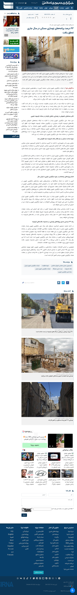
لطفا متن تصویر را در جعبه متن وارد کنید (63, 509)
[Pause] (50, 446)
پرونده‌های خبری (54, 531)
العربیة (11, 537)
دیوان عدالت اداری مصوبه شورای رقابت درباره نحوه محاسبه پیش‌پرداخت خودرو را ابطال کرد (10, 93)
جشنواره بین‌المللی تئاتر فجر (39, 564)
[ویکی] (21, 578)
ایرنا (58, 3)
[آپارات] (49, 578)
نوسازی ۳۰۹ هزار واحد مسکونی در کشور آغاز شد (60, 420)
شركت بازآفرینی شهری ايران (32, 266)
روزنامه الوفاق (24, 537)
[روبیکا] (53, 578)
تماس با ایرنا (70, 534)
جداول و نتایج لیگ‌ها (40, 556)
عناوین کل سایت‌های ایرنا (54, 541)
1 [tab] (11, 13)
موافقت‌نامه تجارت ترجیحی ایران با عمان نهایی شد (11, 130)
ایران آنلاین (25, 540)
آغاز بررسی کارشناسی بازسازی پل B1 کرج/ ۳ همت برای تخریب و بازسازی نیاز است (11, 68)
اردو (12, 552)
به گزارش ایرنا (70, 88)
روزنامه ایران (25, 534)
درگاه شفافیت (70, 555)
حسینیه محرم (40, 560)
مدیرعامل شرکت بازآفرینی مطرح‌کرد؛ (64, 374)
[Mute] (53, 446)
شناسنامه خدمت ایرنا (69, 550)
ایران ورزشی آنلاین (25, 547)
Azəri (11, 540)
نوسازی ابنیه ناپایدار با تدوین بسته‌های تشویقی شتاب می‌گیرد (57, 376)
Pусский (10, 549)
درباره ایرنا (71, 531)
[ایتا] (40, 578)
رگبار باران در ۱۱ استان (12, 81)
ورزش (51, 8)
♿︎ (72, 590)
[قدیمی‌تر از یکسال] (47, 310)
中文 (12, 531)
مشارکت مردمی (69, 558)
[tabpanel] (11, 26)
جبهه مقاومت (45, 266)
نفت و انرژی (30, 14)
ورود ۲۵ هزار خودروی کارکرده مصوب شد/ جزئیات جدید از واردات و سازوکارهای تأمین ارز (11, 122)
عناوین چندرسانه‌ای (55, 564)
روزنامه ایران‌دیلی (23, 543)
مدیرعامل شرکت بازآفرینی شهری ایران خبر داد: (61, 25)
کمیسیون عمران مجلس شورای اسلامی (61, 266)
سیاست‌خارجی (28, 8)
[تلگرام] (59, 578)
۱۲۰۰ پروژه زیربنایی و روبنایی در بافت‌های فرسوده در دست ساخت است (54, 332)
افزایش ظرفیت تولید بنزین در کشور (11, 109)
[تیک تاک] (27, 578)
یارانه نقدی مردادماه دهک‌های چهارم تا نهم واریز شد (11, 85)
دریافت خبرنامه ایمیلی (69, 565)
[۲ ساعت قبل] (11, 21)
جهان (45, 8)
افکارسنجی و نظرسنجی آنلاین (39, 533)
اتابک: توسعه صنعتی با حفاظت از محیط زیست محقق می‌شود (12, 31)
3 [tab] (7, 13)
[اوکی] (24, 578)
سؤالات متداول (69, 540)
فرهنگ (36, 8)
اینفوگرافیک (40, 552)
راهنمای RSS (70, 543)
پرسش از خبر (40, 549)
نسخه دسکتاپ (38, 572)
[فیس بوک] (30, 578)
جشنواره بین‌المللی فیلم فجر (39, 541)
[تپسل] (23, 432)
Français (10, 555)
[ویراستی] (33, 578)
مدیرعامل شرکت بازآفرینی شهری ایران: (64, 330)
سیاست (62, 8)
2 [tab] (9, 13)
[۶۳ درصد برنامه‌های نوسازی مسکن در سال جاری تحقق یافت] (47, 53)
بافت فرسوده (68, 269)
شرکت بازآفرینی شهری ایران (43, 269)
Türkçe (11, 543)
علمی (20, 8)
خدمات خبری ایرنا (69, 569)
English (10, 534)
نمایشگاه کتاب (40, 546)
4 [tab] (5, 13)
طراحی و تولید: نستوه (68, 587)
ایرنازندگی (25, 531)
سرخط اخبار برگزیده (55, 535)
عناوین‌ (67, 8)
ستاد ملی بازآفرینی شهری (65, 272)
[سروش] (37, 578)
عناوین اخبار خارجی (55, 553)
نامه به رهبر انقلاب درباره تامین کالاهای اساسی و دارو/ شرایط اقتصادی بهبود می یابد (11, 102)
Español (10, 546)
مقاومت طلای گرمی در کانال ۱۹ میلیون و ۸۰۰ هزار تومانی (10, 114)
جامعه (41, 8)
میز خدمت (71, 560)
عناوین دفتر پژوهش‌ (55, 558)
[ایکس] (56, 578)
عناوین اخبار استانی (55, 547)
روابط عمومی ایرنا (69, 546)
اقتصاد (56, 8)
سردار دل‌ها (40, 537)
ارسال (24, 515)
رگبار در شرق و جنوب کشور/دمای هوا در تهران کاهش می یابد (11, 76)
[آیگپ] (43, 578)
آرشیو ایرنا (71, 537)
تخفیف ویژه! (35, 445)
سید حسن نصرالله (57, 269)
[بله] (46, 578)
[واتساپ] (17, 578)
